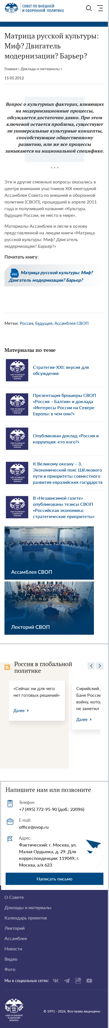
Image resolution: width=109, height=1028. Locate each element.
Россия (26, 323)
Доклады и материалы (40, 69)
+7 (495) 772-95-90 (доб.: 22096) (51, 809)
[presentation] (91, 666)
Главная (10, 69)
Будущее (44, 323)
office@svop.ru (34, 827)
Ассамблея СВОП (71, 323)
